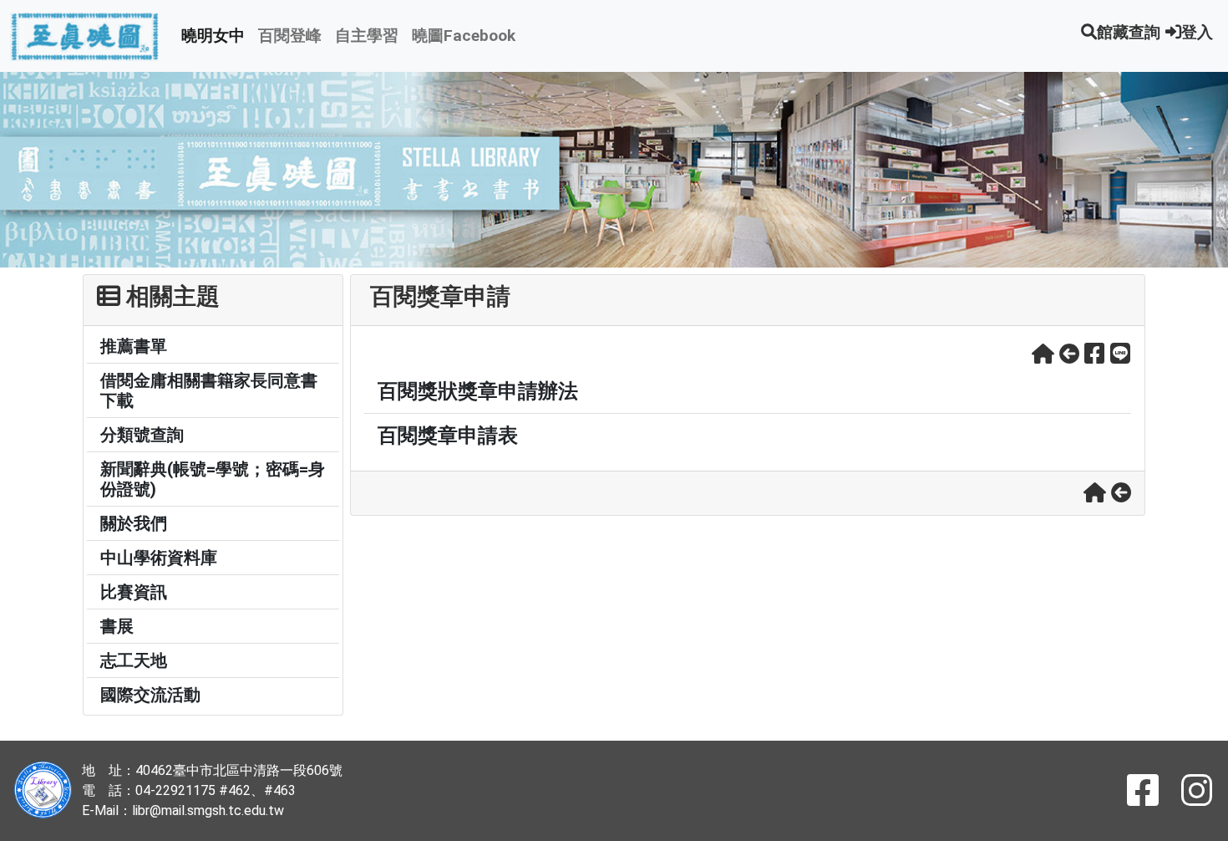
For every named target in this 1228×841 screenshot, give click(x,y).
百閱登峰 (290, 35)
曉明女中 (213, 35)
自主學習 (366, 35)
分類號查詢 (142, 435)
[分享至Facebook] (1094, 354)
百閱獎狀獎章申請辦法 (478, 391)
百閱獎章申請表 (448, 435)
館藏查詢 (1128, 32)
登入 (1197, 32)
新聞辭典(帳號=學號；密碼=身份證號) (212, 479)
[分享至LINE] (1120, 354)
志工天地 (133, 660)
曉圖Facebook (463, 35)
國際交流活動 (150, 695)
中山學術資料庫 (158, 558)
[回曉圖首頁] (1043, 354)
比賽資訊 (133, 592)
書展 (117, 626)
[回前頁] (1069, 354)
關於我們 (133, 523)
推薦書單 (133, 346)
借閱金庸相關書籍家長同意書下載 (208, 390)
